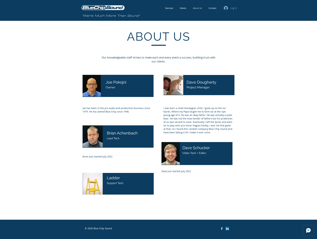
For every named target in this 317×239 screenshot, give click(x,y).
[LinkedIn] (227, 228)
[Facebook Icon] (222, 228)
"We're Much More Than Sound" (111, 15)
